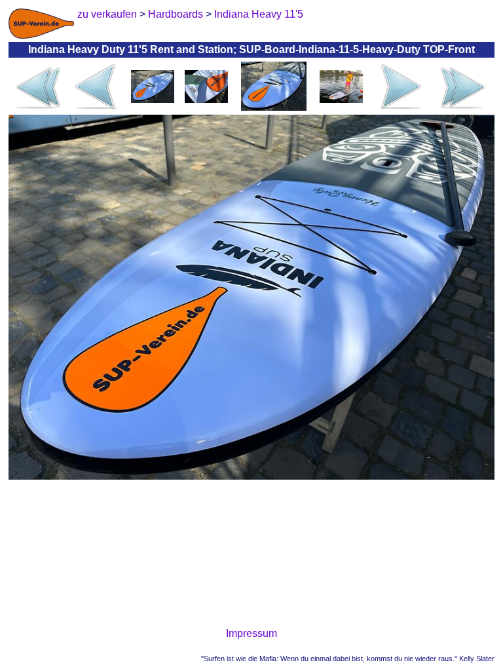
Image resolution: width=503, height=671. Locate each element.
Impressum (251, 633)
